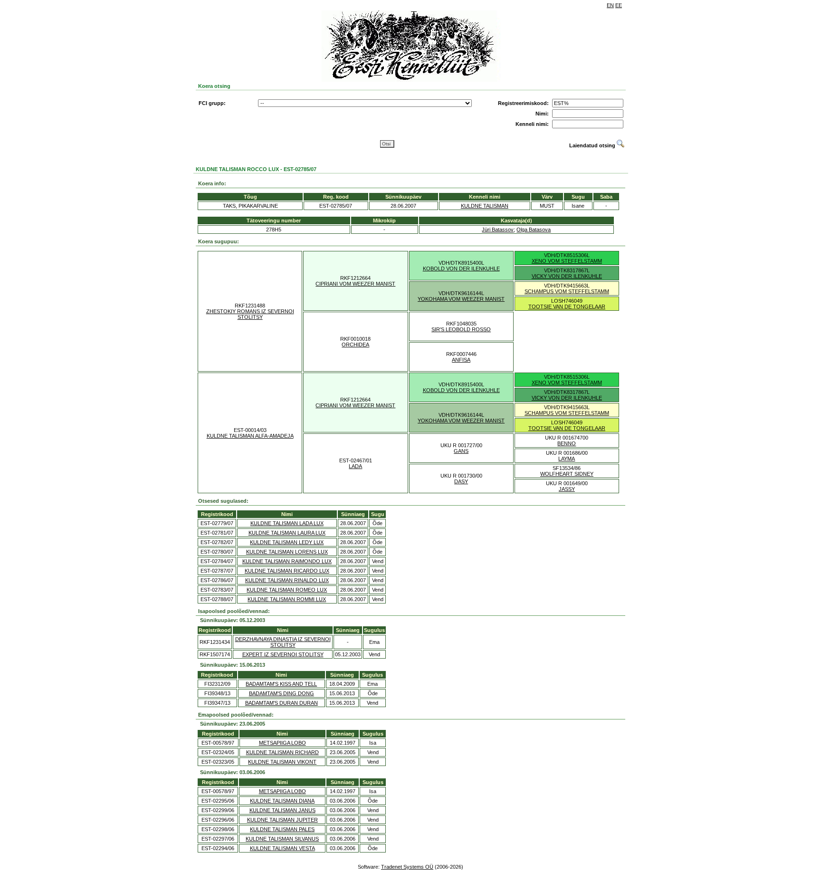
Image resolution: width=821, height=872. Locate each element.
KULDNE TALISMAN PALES (282, 829)
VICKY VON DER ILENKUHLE (567, 276)
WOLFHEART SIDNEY (566, 474)
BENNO (566, 443)
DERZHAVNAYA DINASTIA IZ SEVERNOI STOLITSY (283, 642)
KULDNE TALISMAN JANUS (282, 810)
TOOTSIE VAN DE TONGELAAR (566, 306)
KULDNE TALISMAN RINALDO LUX (287, 580)
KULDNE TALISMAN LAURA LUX (286, 533)
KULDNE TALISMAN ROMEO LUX (287, 590)
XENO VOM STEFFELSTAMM (567, 261)
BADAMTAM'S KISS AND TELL (281, 684)
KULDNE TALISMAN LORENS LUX (287, 552)
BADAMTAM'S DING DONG (281, 693)
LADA (355, 466)
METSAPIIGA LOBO (282, 743)
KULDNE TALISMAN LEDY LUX (287, 542)
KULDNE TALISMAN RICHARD (282, 752)
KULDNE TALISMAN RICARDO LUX (287, 571)
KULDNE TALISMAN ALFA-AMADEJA (250, 436)
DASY (461, 481)
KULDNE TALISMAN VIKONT (282, 762)
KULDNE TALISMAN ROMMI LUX (287, 599)
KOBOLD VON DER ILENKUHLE (461, 268)
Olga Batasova (533, 229)
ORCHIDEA (355, 344)
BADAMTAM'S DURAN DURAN (281, 703)
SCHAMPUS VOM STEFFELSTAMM (567, 291)
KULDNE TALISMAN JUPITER (282, 820)
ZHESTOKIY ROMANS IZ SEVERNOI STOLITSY (250, 314)
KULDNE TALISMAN (484, 206)
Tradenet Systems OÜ (407, 867)
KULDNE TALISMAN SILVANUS (282, 839)
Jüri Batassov (498, 229)
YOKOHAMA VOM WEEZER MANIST (461, 299)
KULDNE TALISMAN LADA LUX (287, 523)
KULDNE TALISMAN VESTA (282, 848)
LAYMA (566, 458)
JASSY (567, 489)
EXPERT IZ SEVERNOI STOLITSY (283, 654)
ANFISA (461, 360)
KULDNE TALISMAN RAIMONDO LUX (287, 561)
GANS (461, 451)
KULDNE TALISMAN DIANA (282, 801)
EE (618, 5)
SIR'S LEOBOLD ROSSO (461, 329)
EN (610, 5)
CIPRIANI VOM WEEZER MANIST (355, 284)
